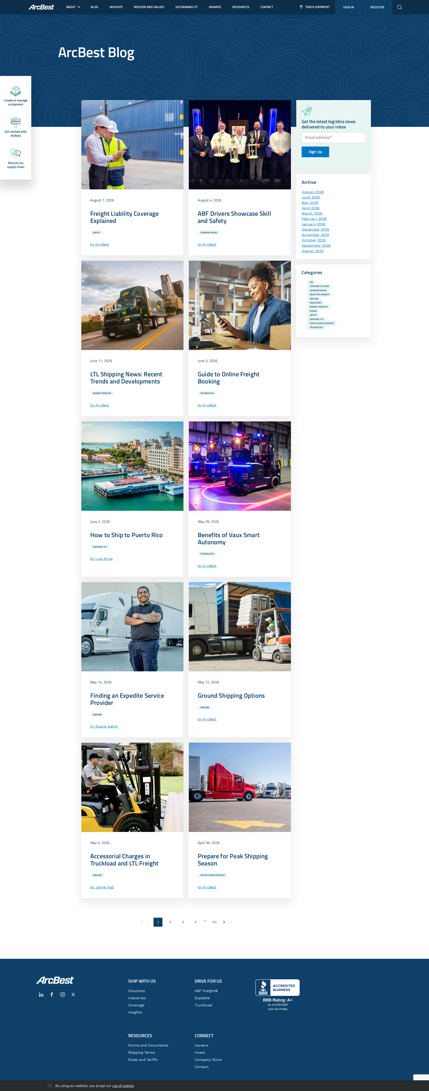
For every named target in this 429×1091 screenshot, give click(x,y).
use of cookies (123, 1085)
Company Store (208, 1059)
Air (311, 282)
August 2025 (313, 251)
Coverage (136, 1005)
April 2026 (311, 208)
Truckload (203, 1005)
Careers (201, 1045)
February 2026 (314, 219)
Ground (97, 714)
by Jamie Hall (102, 887)
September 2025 (316, 245)
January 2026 (313, 224)
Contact (202, 1067)
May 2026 (310, 203)
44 (214, 922)
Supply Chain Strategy (212, 875)
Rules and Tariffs (143, 1059)
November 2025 (315, 235)
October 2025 (314, 240)
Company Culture (319, 286)
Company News (208, 232)
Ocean (313, 311)
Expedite (202, 998)
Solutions (136, 991)
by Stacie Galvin (104, 726)
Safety (96, 232)
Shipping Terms (141, 1052)
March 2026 (312, 213)
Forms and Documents (148, 1045)
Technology (207, 393)
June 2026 (311, 197)
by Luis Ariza (101, 559)
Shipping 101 (100, 547)
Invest (200, 1052)
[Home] (55, 980)
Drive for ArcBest (319, 294)
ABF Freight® (206, 991)
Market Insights (102, 393)
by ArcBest (99, 244)
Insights (135, 1012)
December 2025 (315, 229)
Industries (316, 302)
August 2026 (313, 192)
